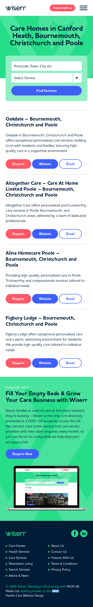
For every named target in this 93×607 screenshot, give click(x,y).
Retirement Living (21, 564)
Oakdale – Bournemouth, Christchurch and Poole (34, 122)
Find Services (46, 90)
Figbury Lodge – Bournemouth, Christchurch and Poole (40, 321)
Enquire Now (22, 454)
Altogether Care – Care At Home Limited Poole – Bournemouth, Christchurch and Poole (42, 189)
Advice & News (19, 576)
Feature (62, 8)
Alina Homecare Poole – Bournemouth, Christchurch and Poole (41, 259)
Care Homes (17, 546)
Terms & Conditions (64, 564)
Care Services (18, 558)
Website (45, 164)
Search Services (19, 569)
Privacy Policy (60, 569)
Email (70, 164)
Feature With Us (62, 558)
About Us (57, 546)
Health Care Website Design (25, 595)
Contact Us (59, 552)
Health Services (19, 552)
